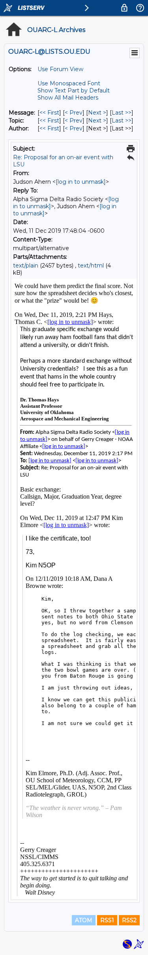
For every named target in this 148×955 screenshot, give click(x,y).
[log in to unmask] (81, 181)
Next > (97, 112)
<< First (49, 112)
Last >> (121, 112)
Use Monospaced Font (68, 83)
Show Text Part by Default (73, 90)
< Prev (73, 112)
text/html (91, 265)
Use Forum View (60, 69)
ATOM (83, 920)
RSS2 (129, 920)
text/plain (25, 265)
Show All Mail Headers (67, 97)
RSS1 (107, 920)
